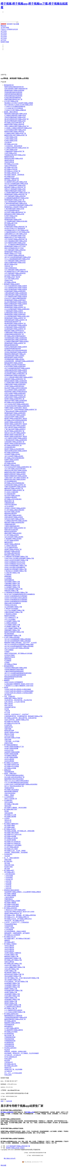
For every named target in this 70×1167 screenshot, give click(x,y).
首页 (2, 1101)
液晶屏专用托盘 (9, 160)
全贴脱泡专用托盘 (10, 217)
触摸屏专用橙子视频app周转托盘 (14, 124)
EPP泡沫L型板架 (10, 655)
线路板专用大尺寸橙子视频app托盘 (15, 237)
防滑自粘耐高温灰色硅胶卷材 (13, 95)
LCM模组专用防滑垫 (11, 546)
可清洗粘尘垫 (9, 1062)
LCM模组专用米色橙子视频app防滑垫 (16, 520)
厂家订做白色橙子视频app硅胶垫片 (15, 429)
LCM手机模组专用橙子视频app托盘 (15, 130)
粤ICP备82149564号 (9, 1158)
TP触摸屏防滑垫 (9, 502)
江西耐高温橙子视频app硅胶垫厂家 (15, 332)
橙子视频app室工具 (10, 936)
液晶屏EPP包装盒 (10, 657)
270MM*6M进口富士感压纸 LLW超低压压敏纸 (19, 693)
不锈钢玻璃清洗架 (10, 1040)
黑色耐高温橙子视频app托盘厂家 (14, 199)
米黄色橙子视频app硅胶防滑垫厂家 (15, 379)
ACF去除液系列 (9, 797)
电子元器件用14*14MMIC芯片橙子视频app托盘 (19, 104)
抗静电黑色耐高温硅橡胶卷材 (13, 94)
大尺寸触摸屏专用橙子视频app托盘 (15, 243)
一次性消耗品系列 (9, 874)
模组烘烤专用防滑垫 (11, 513)
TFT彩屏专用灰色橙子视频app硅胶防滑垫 (17, 406)
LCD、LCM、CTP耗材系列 (16, 922)
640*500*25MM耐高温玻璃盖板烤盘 (15, 675)
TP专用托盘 (8, 142)
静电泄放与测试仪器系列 (11, 890)
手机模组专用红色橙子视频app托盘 (15, 155)
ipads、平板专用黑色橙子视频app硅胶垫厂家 (21, 409)
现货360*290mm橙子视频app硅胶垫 (15, 433)
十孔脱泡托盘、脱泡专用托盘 (13, 146)
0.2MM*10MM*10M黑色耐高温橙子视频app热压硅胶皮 (21, 784)
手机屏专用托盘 (9, 162)
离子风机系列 (8, 861)
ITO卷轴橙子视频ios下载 (12, 626)
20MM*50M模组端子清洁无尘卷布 (15, 562)
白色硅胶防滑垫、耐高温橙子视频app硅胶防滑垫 (19, 361)
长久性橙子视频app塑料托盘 (13, 275)
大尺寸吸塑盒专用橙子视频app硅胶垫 (16, 438)
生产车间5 (4, 38)
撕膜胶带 (7, 680)
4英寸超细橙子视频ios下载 (12, 979)
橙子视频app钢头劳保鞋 (12, 832)
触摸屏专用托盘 (9, 156)
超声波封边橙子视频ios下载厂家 (14, 974)
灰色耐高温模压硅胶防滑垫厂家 (14, 334)
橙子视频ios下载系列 (10, 944)
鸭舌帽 (7, 811)
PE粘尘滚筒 (8, 1058)
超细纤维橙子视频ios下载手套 (13, 698)
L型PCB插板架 (9, 650)
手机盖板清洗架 (9, 1039)
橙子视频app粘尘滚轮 (11, 1066)
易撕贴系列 (7, 770)
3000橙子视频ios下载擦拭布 (13, 953)
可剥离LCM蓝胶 (9, 927)
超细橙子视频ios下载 (11, 988)
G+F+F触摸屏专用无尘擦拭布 (13, 1010)
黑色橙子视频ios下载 (11, 1003)
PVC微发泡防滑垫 (10, 494)
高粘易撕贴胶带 (9, 771)
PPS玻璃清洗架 (9, 1042)
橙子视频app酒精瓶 (10, 895)
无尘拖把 (7, 856)
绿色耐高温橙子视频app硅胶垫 (14, 305)
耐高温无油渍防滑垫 (11, 531)
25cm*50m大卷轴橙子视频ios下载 (14, 610)
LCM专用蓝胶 (9, 929)
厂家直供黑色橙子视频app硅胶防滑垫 (16, 411)
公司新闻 (9, 29)
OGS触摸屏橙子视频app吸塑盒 (14, 1030)
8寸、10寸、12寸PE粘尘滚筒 (13, 1073)
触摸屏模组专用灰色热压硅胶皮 (14, 779)
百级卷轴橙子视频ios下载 (12, 630)
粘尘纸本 (7, 1049)
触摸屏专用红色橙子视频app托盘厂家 (16, 135)
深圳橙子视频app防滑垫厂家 (13, 549)
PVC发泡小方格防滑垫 (11, 492)
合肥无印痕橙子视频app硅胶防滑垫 (15, 397)
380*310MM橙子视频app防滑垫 (14, 456)
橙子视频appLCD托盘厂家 (12, 171)
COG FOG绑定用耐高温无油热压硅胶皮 (16, 782)
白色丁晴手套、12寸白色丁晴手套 (15, 702)
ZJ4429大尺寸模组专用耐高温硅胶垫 (15, 298)
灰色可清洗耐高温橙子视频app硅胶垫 (16, 289)
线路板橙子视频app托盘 (12, 178)
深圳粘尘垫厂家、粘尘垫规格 (13, 1069)
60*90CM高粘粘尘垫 (11, 1057)
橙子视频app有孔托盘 (11, 144)
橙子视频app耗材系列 (10, 908)
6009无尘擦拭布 (9, 951)
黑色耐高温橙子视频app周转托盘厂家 (16, 194)
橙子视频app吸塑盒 (10, 1021)
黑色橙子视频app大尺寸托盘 (13, 253)
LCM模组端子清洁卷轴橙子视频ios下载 (16, 556)
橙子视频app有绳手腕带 (12, 906)
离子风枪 (7, 863)
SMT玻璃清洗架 (9, 1033)
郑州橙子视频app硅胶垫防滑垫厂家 (15, 395)
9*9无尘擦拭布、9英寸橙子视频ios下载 (16, 981)
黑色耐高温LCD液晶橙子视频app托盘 (16, 207)
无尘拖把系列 (8, 854)
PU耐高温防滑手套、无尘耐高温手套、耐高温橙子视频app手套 (23, 716)
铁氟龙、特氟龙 (9, 795)
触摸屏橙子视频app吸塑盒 (12, 1022)
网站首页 (3, 25)
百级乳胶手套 (9, 727)
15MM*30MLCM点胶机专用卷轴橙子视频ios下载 (19, 558)
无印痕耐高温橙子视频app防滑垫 (14, 359)
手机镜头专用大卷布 (11, 605)
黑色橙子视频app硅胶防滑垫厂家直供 (16, 424)
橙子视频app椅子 (9, 870)
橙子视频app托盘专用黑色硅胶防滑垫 (16, 420)
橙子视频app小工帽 (10, 814)
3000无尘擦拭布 (9, 949)
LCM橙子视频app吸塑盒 (12, 1028)
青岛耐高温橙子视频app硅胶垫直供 (15, 300)
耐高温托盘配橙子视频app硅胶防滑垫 (16, 381)
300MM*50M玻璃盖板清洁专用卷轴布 (16, 599)
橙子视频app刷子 (10, 942)
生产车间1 (4, 31)
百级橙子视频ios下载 (11, 997)
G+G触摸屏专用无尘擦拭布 (13, 1006)
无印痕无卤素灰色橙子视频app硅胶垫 (16, 372)
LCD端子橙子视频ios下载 (12, 572)
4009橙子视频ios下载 (11, 992)
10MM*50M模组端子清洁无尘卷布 (15, 563)
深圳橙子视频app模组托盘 (12, 544)
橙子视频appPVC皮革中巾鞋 (13, 834)
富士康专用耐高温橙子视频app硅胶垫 (16, 302)
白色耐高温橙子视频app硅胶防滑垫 (15, 291)
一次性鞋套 (8, 884)
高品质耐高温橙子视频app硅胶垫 (14, 355)
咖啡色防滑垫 (9, 542)
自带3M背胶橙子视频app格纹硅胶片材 (16, 88)
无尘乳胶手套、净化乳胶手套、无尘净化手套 (18, 700)
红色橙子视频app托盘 (11, 140)
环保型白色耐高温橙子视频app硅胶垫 (16, 347)
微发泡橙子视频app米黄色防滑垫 (14, 522)
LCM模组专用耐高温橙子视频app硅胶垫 (17, 341)
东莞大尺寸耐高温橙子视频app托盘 (15, 189)
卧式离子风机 (9, 866)
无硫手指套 (8, 739)
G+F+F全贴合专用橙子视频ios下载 (15, 1012)
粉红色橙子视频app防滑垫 (12, 511)
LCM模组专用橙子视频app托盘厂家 (15, 133)
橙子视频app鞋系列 (10, 829)
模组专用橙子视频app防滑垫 (13, 533)
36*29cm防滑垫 (9, 506)
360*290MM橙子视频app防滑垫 (14, 537)
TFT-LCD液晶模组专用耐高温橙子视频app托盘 (19, 205)
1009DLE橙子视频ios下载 (12, 965)
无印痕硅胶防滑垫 (10, 447)
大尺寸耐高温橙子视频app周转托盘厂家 (18, 1146)
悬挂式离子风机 (9, 865)
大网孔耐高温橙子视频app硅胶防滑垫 (16, 295)
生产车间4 (4, 36)
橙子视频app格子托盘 (11, 223)
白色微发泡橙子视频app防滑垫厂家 (15, 485)
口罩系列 (7, 818)
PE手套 (7, 709)
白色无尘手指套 (9, 736)
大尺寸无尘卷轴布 (10, 619)
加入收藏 (16, 24)
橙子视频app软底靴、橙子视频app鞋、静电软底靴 (19, 831)
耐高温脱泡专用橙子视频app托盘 (14, 214)
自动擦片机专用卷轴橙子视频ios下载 (16, 569)
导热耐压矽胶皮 (9, 788)
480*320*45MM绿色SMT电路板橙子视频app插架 (19, 644)
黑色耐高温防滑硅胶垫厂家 (13, 321)
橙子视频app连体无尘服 (12, 764)
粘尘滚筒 (7, 1060)
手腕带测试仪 (9, 899)
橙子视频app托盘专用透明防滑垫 (14, 483)
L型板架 (7, 651)
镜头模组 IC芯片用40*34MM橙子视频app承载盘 (19, 103)
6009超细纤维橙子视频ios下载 (13, 990)
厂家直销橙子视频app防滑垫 (13, 538)
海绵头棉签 (8, 806)
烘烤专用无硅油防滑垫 (11, 529)
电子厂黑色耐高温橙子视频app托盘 (15, 185)
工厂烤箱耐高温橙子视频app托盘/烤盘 (16, 221)
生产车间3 (4, 34)
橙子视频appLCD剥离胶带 (12, 935)
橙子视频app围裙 (10, 825)
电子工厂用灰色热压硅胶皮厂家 (14, 786)
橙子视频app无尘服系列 (11, 762)
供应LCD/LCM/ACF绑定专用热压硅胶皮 (17, 780)
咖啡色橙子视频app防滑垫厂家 (14, 488)
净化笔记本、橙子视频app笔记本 (14, 920)
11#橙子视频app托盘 (11, 153)
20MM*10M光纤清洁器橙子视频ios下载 (16, 560)
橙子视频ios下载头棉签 (11, 804)
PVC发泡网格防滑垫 (11, 481)
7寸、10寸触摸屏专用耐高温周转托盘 (16, 244)
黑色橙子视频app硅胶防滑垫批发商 (15, 443)
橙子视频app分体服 (10, 768)
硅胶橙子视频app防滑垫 (12, 459)
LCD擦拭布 (8, 574)
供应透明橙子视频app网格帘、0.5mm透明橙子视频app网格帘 (23, 892)
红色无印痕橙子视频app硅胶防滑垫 (15, 366)
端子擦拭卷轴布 (9, 633)
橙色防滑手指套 (9, 730)
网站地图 (3, 1165)
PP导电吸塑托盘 (9, 1024)
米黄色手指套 (9, 743)
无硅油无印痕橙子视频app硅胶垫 (14, 416)
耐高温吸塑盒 (9, 1026)
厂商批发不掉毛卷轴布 (11, 608)
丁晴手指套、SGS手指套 (12, 741)
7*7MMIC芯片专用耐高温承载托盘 (15, 106)
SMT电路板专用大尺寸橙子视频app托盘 (16, 230)
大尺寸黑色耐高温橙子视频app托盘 (15, 201)
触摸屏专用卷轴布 (10, 615)
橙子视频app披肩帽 (10, 816)
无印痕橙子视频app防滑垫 (12, 454)
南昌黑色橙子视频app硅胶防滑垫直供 (16, 391)
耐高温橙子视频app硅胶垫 (12, 284)
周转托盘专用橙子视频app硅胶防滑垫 (16, 400)
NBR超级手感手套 (10, 707)
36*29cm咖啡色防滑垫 (11, 547)
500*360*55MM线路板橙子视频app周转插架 (18, 639)
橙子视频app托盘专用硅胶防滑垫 (14, 402)
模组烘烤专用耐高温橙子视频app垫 (15, 354)
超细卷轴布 (8, 576)
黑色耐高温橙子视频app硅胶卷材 (14, 90)
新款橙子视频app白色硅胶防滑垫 (14, 449)
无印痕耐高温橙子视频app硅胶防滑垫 (16, 338)
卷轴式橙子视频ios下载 (11, 590)
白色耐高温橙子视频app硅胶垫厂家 (15, 312)
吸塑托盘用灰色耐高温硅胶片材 (14, 87)
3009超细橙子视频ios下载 (12, 994)
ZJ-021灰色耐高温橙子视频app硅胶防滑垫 (17, 309)
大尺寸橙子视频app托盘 (12, 278)
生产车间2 (4, 33)
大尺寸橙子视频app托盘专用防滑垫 (15, 468)
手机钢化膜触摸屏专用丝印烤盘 (14, 669)
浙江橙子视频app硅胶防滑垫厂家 (14, 431)
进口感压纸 (8, 694)
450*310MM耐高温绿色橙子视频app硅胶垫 (17, 368)
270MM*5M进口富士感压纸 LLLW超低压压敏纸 (19, 691)
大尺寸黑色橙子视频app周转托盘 (14, 255)
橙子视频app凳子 (10, 872)
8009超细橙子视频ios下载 (12, 983)
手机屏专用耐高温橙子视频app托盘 (15, 117)
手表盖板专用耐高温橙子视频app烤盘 (16, 667)
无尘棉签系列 (8, 800)
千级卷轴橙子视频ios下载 (12, 583)
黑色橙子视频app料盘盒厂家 (13, 913)
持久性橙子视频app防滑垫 (12, 495)
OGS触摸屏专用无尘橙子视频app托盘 (16, 182)
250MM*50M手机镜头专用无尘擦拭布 (16, 598)
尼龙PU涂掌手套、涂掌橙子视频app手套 (17, 719)
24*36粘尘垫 (8, 1071)
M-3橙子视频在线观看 (11, 757)
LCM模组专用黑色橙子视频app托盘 (15, 115)
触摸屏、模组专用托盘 (11, 112)
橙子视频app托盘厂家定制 (12, 277)
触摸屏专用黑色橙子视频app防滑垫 (15, 474)
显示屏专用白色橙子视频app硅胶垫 (15, 425)
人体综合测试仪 (9, 897)
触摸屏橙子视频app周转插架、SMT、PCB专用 (21, 642)
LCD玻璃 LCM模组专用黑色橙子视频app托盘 (18, 128)
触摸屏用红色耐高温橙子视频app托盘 (16, 113)
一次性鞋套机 (9, 877)
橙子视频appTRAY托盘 (11, 164)
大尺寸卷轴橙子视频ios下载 (13, 628)
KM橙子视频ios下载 (10, 970)
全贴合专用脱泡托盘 (11, 165)
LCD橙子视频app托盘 (11, 149)
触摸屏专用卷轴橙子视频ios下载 (14, 632)
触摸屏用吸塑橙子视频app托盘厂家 (15, 1019)
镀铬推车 (7, 940)
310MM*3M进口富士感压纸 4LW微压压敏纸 (18, 689)
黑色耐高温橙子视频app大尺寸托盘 (15, 246)
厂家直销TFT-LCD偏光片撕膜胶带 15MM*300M (19, 685)
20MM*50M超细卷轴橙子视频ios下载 (16, 565)
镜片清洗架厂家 (9, 1035)
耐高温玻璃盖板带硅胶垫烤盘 (13, 676)
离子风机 (7, 868)
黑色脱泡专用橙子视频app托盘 (14, 158)
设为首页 (10, 24)
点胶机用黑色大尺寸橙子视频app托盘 (16, 234)
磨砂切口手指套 (9, 734)
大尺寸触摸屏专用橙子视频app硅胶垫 (16, 296)
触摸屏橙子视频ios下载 (11, 956)
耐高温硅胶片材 (9, 85)
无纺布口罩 (8, 822)
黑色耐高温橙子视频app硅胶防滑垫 (15, 314)
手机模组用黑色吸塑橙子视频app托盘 (16, 1017)
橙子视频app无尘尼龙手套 (12, 723)
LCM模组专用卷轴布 (11, 623)
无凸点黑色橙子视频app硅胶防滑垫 (15, 390)
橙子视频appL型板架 (11, 664)
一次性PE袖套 (9, 875)
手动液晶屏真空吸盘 (11, 924)
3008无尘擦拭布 (9, 947)
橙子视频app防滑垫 (10, 463)
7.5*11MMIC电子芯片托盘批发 (14, 108)
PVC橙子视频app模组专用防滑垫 (14, 510)
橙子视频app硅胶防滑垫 (12, 452)
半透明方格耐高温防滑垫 (12, 526)
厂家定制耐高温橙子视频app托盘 (14, 208)
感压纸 (6, 687)
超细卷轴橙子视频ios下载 (12, 585)
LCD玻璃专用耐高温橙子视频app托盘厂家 (17, 192)
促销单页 (3, 24)
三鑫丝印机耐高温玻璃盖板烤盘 (14, 671)
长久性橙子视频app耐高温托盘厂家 (15, 212)
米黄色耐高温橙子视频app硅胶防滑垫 (16, 339)
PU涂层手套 (8, 725)
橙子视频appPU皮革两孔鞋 (13, 841)
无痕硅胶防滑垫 (9, 461)
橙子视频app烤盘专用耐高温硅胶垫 (15, 336)
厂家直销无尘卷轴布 (11, 614)
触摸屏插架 (8, 658)
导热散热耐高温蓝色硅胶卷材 (13, 92)
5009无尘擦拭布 (9, 945)
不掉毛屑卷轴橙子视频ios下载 (13, 589)
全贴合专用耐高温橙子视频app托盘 (15, 262)
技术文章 (15, 29)
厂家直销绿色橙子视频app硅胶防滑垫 (16, 440)
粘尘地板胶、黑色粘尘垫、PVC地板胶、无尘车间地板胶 (22, 1053)
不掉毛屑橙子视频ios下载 (12, 996)
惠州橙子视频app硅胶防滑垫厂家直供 (16, 418)
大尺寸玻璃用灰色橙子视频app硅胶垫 (16, 287)
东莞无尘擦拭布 (9, 962)
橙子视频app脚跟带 (10, 902)
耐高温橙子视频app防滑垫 (12, 465)
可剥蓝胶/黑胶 (9, 926)
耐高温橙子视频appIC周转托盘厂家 (15, 187)
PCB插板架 (8, 660)
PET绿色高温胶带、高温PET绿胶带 (15, 931)
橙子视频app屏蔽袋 (10, 893)
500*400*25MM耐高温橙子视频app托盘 (16, 183)
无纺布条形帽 (9, 813)
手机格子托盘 (9, 280)
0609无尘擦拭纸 (9, 759)
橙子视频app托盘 (10, 176)
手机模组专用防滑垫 (11, 497)
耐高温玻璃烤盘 (9, 666)
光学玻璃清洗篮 (9, 1044)
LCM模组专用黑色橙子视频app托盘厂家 (17, 147)
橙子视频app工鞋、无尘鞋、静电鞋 (15, 850)
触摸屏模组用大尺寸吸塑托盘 (13, 1015)
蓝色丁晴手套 (9, 705)
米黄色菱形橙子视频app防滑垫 (14, 517)
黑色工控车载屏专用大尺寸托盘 (14, 248)
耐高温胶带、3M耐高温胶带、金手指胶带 (17, 933)
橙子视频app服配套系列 (11, 823)
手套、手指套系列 (9, 696)
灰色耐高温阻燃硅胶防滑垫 (13, 348)
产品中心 (3, 29)
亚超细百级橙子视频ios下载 (13, 958)
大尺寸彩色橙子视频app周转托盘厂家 (16, 239)
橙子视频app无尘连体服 (12, 766)
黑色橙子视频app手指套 (12, 732)
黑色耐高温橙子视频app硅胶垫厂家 (15, 318)
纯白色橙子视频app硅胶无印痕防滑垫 (16, 388)
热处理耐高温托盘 (10, 225)
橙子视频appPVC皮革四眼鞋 (13, 845)
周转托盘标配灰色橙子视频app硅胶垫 (16, 450)
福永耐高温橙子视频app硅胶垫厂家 (15, 323)
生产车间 (3, 40)
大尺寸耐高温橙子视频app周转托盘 (15, 196)
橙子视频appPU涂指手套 (12, 721)
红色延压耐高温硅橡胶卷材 (13, 97)
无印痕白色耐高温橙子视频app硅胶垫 (16, 352)
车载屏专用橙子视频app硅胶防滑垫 (15, 384)
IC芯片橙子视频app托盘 (11, 101)
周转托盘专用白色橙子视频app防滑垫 (16, 470)
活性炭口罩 (8, 820)
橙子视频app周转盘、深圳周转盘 (14, 174)
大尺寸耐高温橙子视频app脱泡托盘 (15, 273)
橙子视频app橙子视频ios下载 (13, 960)
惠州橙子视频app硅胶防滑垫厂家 (14, 434)
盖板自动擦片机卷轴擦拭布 (13, 603)
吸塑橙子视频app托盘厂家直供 (15, 1148)
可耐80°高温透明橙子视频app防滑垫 (15, 486)
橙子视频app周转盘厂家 (12, 173)
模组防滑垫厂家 (9, 501)
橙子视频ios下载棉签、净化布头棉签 (16, 807)
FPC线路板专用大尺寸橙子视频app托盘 (16, 271)
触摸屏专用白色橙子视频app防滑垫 (15, 472)
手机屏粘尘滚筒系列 (10, 1048)
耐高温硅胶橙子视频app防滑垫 (14, 357)
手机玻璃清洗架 (9, 1046)
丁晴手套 (7, 710)
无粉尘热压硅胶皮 (10, 793)
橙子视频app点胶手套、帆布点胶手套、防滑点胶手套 (21, 718)
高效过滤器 (8, 859)
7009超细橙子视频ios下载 (12, 985)
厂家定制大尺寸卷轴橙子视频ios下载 (16, 571)
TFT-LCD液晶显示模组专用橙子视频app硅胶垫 (19, 377)
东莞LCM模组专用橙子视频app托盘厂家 (17, 126)
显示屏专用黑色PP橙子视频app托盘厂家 (17, 119)
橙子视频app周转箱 (10, 282)
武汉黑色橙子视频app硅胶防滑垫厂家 (16, 373)
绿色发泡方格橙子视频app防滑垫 (14, 519)
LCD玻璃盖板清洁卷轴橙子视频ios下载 (16, 592)
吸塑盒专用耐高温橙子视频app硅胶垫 (16, 303)
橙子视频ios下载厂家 (11, 1008)
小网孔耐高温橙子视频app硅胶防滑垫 (16, 293)
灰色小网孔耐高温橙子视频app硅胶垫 (16, 325)
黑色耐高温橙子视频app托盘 (13, 219)
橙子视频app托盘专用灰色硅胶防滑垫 (16, 350)
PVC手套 (7, 712)
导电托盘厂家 (9, 266)
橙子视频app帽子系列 (10, 809)
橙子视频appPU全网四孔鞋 (13, 843)
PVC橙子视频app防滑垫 (12, 535)
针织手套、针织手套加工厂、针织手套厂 (17, 714)
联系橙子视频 (5, 42)
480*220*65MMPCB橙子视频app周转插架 (17, 648)
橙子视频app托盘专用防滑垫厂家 (14, 122)
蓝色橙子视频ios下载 (11, 1001)
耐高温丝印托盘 (9, 678)
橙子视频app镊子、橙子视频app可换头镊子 (17, 938)
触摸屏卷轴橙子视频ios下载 (13, 635)
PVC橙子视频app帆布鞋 (12, 847)
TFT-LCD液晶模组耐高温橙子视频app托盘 (17, 259)
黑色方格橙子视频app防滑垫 (13, 515)
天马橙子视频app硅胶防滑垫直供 (14, 386)
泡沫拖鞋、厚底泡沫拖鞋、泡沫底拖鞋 (16, 852)
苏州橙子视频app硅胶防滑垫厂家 (14, 399)
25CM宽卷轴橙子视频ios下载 (13, 606)
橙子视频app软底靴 (10, 836)
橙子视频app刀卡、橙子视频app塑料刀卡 (17, 917)
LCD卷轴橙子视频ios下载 (12, 621)
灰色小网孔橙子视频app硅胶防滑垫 (15, 427)
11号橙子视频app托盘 (11, 137)
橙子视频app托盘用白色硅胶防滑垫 (15, 364)
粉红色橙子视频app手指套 (12, 737)
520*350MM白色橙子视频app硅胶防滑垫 (17, 404)
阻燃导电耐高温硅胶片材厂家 (13, 99)
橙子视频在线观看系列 (11, 745)
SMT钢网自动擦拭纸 (11, 755)
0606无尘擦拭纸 (9, 761)
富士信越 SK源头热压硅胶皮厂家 (14, 777)
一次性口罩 (8, 886)
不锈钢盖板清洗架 (10, 1037)
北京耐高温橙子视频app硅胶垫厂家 (15, 329)
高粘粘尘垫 (8, 1067)
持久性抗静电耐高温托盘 (12, 210)
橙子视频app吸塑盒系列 (11, 1014)
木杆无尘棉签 (9, 802)
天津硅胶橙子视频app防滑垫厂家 (14, 442)
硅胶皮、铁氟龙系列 (10, 773)
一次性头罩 (8, 888)
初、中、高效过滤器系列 (11, 858)
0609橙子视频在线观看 (11, 748)
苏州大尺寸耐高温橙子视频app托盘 (15, 235)
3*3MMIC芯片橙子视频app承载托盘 (15, 110)
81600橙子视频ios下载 (11, 954)
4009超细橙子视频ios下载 (12, 999)
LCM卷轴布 (8, 578)
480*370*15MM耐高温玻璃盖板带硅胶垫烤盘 (18, 673)
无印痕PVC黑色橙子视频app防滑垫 (15, 508)
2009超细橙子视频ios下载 (12, 987)
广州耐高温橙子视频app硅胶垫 (14, 311)
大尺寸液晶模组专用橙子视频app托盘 (16, 241)
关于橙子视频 (5, 27)
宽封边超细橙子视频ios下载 (13, 976)
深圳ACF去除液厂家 (11, 798)
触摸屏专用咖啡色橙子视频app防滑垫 (16, 476)
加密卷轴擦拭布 (9, 580)
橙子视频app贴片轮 (10, 1064)
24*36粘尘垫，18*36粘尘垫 (13, 1055)
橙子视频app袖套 (10, 827)
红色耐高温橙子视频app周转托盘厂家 (16, 226)
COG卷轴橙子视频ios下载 (12, 624)
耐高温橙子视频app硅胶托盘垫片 (14, 330)
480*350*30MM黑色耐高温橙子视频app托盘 (18, 257)
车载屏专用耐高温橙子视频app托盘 (15, 191)
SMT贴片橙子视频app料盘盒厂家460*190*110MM (19, 911)
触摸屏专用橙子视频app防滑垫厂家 (15, 528)
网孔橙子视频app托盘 (11, 264)
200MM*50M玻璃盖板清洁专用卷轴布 (16, 601)
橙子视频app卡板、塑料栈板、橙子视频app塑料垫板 (20, 915)
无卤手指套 (8, 728)
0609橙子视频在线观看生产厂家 (14, 746)
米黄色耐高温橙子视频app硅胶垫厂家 (16, 320)
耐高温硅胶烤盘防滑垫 (11, 345)
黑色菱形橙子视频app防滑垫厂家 (14, 490)
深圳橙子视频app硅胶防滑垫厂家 (14, 422)
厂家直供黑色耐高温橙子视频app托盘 (16, 203)
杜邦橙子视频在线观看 (11, 754)
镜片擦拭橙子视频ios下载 (12, 972)
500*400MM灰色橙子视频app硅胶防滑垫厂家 (18, 467)
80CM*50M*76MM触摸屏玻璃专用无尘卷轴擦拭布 (20, 594)
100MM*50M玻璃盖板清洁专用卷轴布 (16, 596)
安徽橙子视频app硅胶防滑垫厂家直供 (16, 407)
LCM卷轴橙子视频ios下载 (12, 587)
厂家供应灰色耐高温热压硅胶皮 (14, 775)
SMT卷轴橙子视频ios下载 (12, 581)
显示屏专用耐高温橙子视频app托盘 (15, 121)
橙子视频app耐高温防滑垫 (12, 553)
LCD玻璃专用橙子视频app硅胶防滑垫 (16, 382)
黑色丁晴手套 (9, 703)
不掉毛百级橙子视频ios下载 (13, 1005)
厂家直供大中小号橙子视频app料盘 (15, 910)
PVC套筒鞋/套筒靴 (10, 840)
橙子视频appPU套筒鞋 (11, 838)
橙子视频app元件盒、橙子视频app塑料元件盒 (18, 918)
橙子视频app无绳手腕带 (12, 904)
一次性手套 (8, 881)
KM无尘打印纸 (9, 750)
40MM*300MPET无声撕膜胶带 (14, 682)
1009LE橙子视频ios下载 (12, 969)
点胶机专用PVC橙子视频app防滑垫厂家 (16, 477)
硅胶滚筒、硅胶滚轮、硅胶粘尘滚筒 (15, 1051)
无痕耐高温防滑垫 (10, 524)
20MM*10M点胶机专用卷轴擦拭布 (15, 567)
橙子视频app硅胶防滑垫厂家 (13, 445)
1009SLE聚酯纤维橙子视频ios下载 (15, 967)
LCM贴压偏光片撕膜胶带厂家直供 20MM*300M (19, 684)
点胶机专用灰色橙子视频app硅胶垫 (15, 415)
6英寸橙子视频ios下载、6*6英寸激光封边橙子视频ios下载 (22, 978)
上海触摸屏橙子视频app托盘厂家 (14, 151)
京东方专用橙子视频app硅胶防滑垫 (15, 393)
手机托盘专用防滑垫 (11, 504)
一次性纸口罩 (9, 879)
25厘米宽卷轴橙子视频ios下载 (13, 612)
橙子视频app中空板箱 (11, 1031)
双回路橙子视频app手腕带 (12, 901)
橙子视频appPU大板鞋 (11, 849)
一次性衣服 (8, 883)
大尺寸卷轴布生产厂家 (11, 617)
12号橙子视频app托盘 (11, 139)
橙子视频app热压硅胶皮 (12, 789)
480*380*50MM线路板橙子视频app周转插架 (18, 641)
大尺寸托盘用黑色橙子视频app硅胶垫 (16, 286)
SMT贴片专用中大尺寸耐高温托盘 (15, 228)
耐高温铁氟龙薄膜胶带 (11, 791)
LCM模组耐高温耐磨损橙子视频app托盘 (17, 198)
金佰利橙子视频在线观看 (12, 752)
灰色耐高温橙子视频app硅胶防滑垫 (15, 375)
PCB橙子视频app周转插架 (12, 637)
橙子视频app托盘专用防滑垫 (13, 499)
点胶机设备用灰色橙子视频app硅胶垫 (16, 370)
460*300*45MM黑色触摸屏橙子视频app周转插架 (19, 646)
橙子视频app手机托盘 (11, 169)
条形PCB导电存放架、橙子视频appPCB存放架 (18, 653)
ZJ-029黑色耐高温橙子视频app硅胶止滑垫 (17, 316)
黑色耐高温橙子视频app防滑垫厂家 (15, 307)
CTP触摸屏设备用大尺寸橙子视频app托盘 (17, 232)
